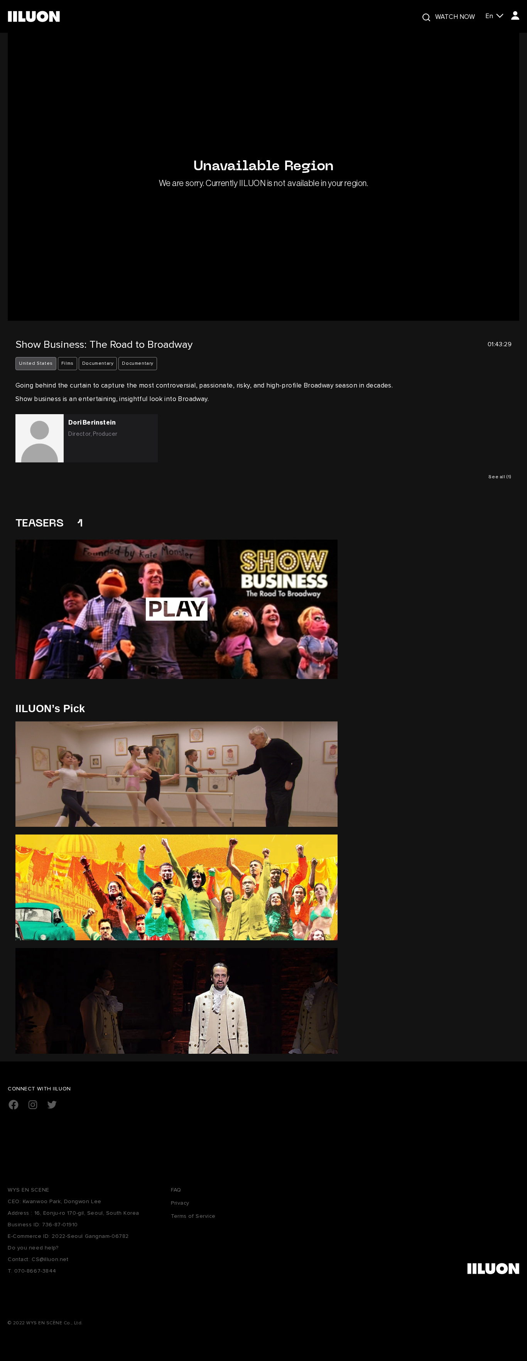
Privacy (180, 1203)
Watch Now (455, 17)
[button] (494, 16)
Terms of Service (193, 1216)
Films (67, 363)
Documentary (98, 363)
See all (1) (500, 476)
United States (36, 363)
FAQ (176, 1190)
